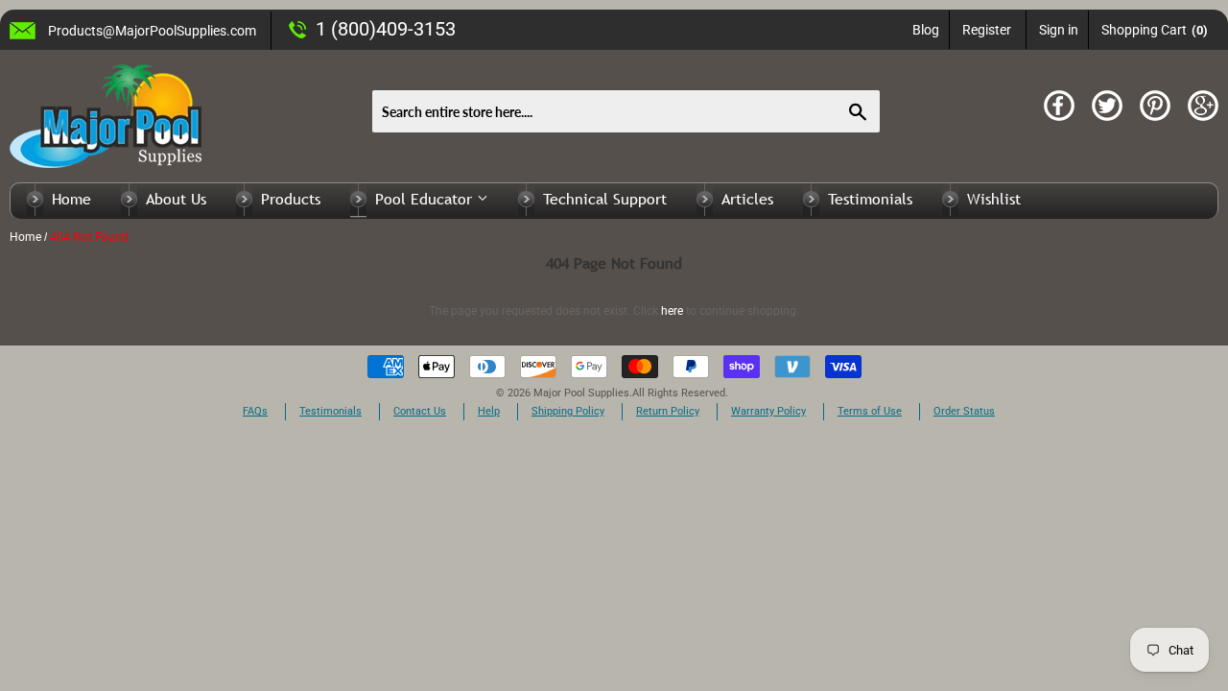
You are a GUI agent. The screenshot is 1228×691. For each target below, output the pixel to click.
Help (489, 411)
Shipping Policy (567, 411)
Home (71, 198)
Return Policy (667, 411)
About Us (176, 198)
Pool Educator (426, 198)
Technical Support (605, 198)
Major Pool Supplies (581, 393)
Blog (925, 29)
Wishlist (994, 198)
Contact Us (419, 411)
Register (986, 29)
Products (290, 198)
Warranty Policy (768, 411)
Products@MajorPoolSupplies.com (152, 30)
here (672, 311)
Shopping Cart (1154, 29)
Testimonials (870, 198)
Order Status (964, 411)
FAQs (255, 411)
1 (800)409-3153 (386, 28)
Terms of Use (870, 411)
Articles (747, 198)
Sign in (1058, 29)
